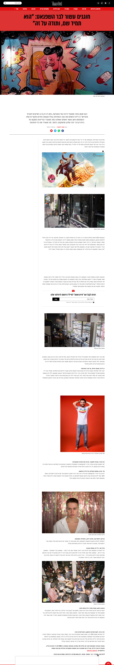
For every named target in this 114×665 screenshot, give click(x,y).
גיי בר (92, 654)
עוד (17, 9)
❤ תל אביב (102, 654)
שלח (56, 299)
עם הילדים (56, 9)
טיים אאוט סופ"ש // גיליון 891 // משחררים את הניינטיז (67, 654)
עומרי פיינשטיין (60, 127)
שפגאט (88, 654)
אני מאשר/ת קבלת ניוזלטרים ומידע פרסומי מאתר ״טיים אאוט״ (79, 302)
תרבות (33, 9)
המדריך (66, 9)
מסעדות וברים (44, 9)
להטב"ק (96, 654)
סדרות (84, 9)
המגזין (76, 9)
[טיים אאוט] (57, 4)
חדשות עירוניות (95, 9)
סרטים (25, 9)
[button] (103, 151)
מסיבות (83, 654)
